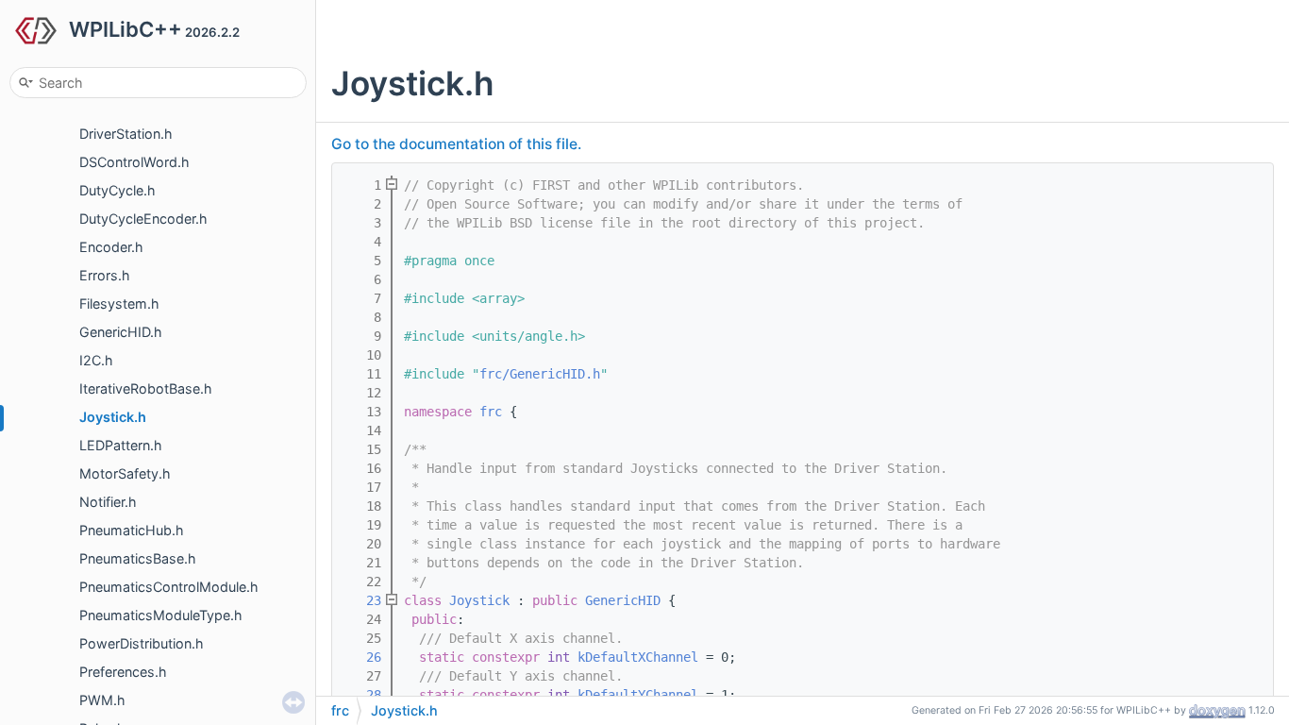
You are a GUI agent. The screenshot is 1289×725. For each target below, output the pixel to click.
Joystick (479, 600)
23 (362, 600)
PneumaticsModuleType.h (161, 615)
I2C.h (96, 360)
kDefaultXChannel (638, 657)
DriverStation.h (126, 134)
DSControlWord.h (134, 162)
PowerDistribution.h (141, 643)
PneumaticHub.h (131, 530)
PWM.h (102, 700)
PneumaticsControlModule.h (169, 587)
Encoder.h (111, 247)
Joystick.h (112, 417)
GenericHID (623, 600)
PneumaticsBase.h (137, 558)
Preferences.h (123, 672)
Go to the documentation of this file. (456, 144)
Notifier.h (108, 502)
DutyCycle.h (117, 190)
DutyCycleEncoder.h (143, 219)
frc (490, 411)
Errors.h (104, 275)
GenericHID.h (120, 332)
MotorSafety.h (125, 473)
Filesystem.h (119, 303)
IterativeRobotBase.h (145, 388)
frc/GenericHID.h (539, 373)
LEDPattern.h (120, 445)
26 (362, 657)
